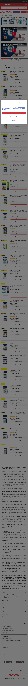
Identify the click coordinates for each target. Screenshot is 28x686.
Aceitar (14, 112)
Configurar (14, 120)
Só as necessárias (14, 116)
